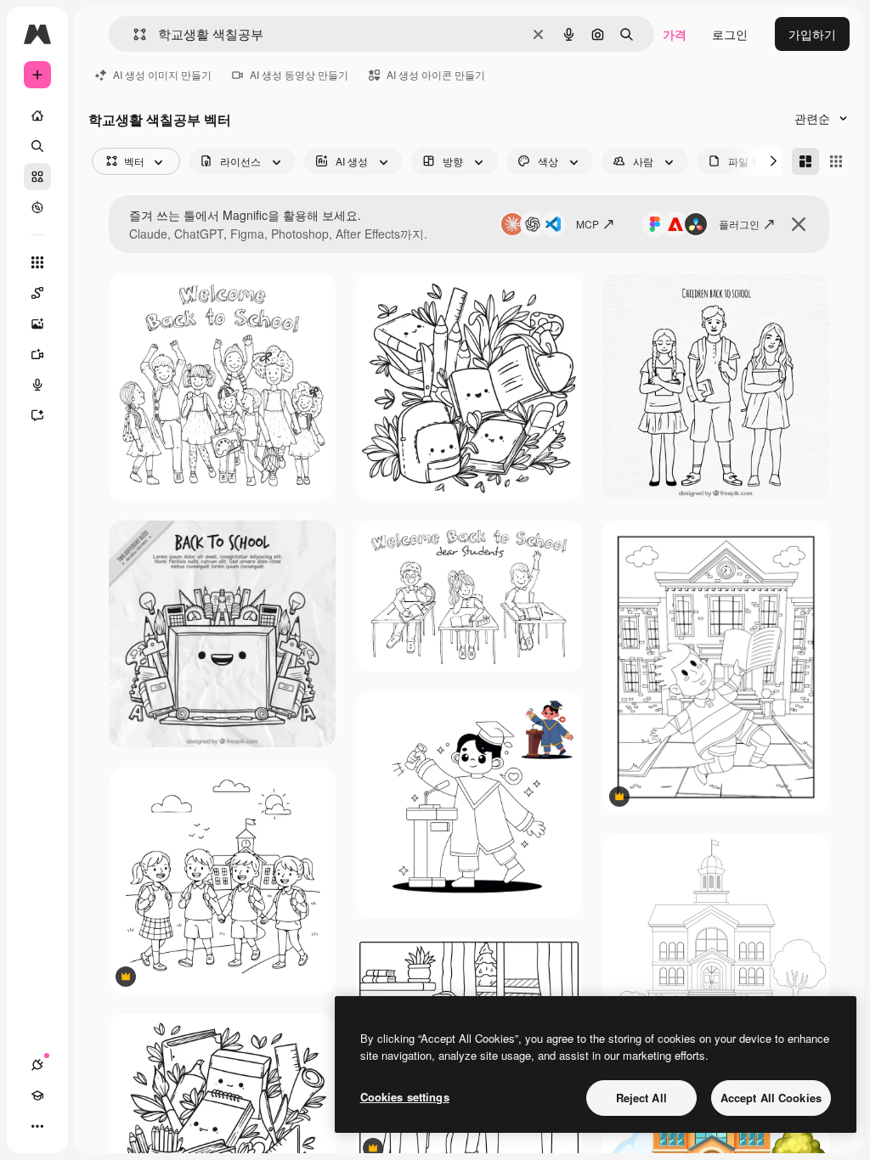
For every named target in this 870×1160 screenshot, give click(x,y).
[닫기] (798, 224)
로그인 (730, 33)
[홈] (37, 115)
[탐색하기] (37, 207)
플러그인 (739, 224)
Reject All (641, 1098)
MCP (587, 224)
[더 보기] (37, 1126)
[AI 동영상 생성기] (37, 354)
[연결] (37, 1064)
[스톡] (37, 176)
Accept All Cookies (771, 1098)
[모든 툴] (37, 262)
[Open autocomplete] (133, 34)
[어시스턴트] (37, 415)
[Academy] (37, 1095)
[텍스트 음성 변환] (37, 384)
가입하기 (812, 33)
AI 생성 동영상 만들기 (299, 74)
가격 (674, 33)
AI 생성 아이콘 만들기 (436, 74)
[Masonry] (805, 161)
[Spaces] (37, 293)
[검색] (37, 146)
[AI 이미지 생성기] (37, 323)
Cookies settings (404, 1097)
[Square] (836, 161)
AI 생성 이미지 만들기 (162, 74)
